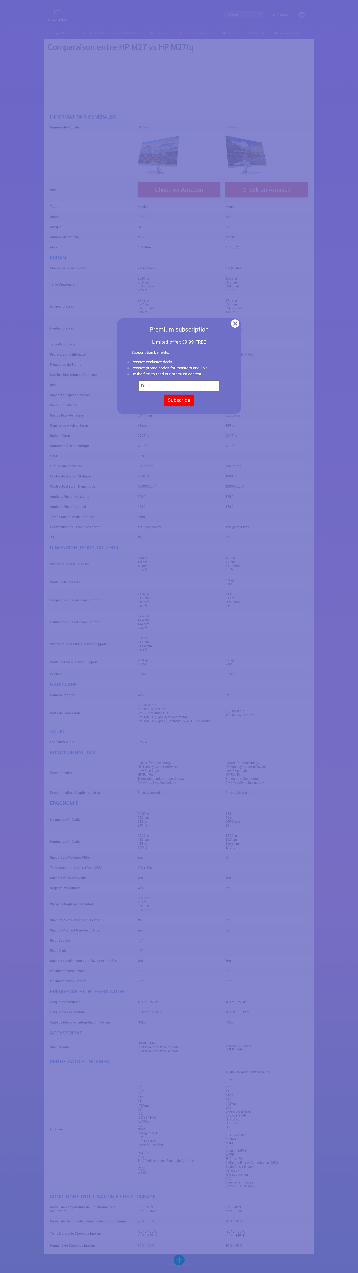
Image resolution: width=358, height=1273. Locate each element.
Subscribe (179, 400)
